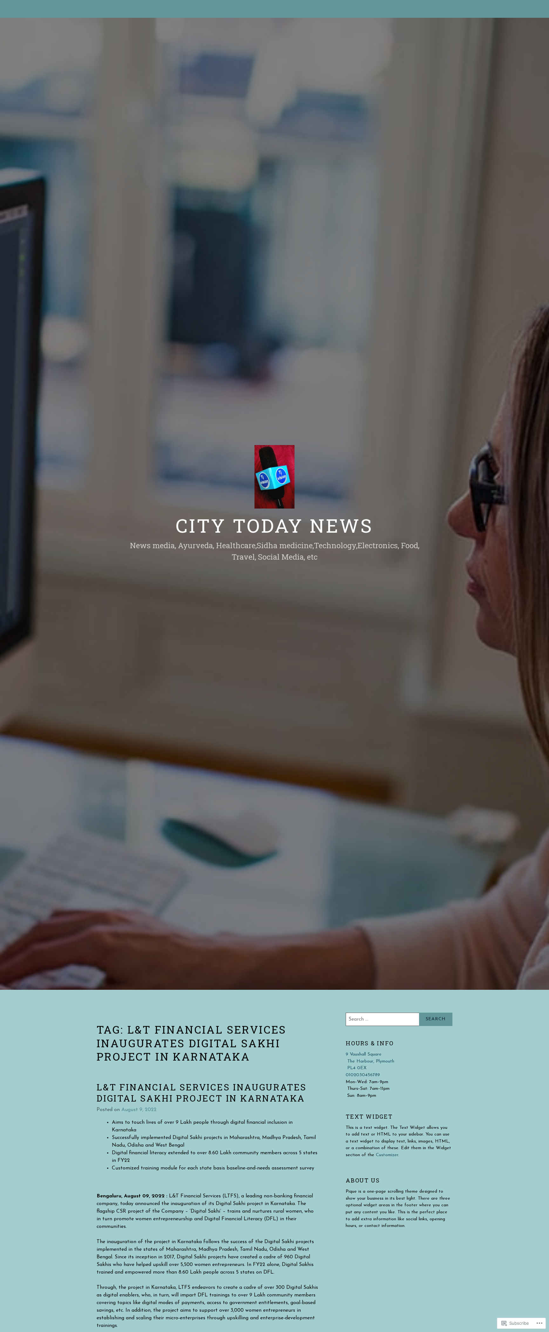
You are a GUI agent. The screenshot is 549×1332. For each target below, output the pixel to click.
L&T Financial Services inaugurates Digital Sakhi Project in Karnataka (202, 1092)
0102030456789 (363, 1075)
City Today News (274, 525)
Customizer (387, 1155)
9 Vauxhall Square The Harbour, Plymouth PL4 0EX (370, 1061)
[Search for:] (399, 1019)
